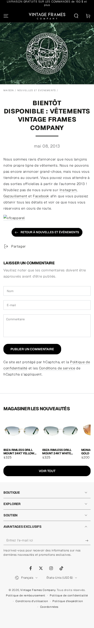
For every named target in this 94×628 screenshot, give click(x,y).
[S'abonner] (88, 540)
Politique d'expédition (67, 601)
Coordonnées (49, 607)
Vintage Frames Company (37, 590)
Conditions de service (57, 368)
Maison (8, 90)
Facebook (41, 196)
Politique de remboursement (25, 595)
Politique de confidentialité (69, 595)
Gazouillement (15, 196)
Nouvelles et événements (36, 90)
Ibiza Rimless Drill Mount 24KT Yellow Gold (18, 451)
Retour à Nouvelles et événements (50, 232)
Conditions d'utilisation (32, 601)
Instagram (68, 190)
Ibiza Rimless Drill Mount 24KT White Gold (56, 451)
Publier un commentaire (32, 349)
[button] (76, 16)
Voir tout (47, 471)
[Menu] (6, 16)
